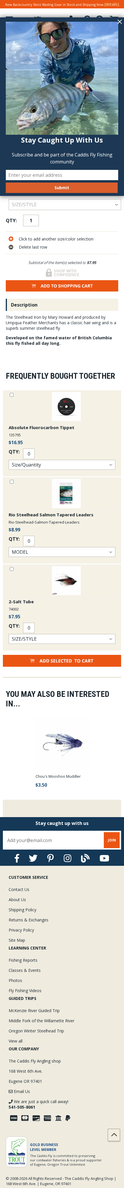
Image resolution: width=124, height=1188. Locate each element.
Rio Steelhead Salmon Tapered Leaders (51, 515)
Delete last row (33, 247)
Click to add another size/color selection (56, 239)
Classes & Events (25, 970)
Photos (15, 980)
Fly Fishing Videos (25, 990)
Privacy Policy (21, 930)
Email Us (21, 1091)
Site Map (17, 940)
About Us (17, 899)
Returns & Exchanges (28, 920)
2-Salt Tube (21, 601)
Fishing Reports (23, 960)
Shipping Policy (22, 909)
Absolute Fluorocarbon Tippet (41, 427)
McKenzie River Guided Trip (34, 1010)
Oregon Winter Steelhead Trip (36, 1031)
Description (24, 305)
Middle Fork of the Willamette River (41, 1020)
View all (15, 1041)
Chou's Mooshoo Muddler (58, 776)
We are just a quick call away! (38, 1104)
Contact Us (19, 889)
